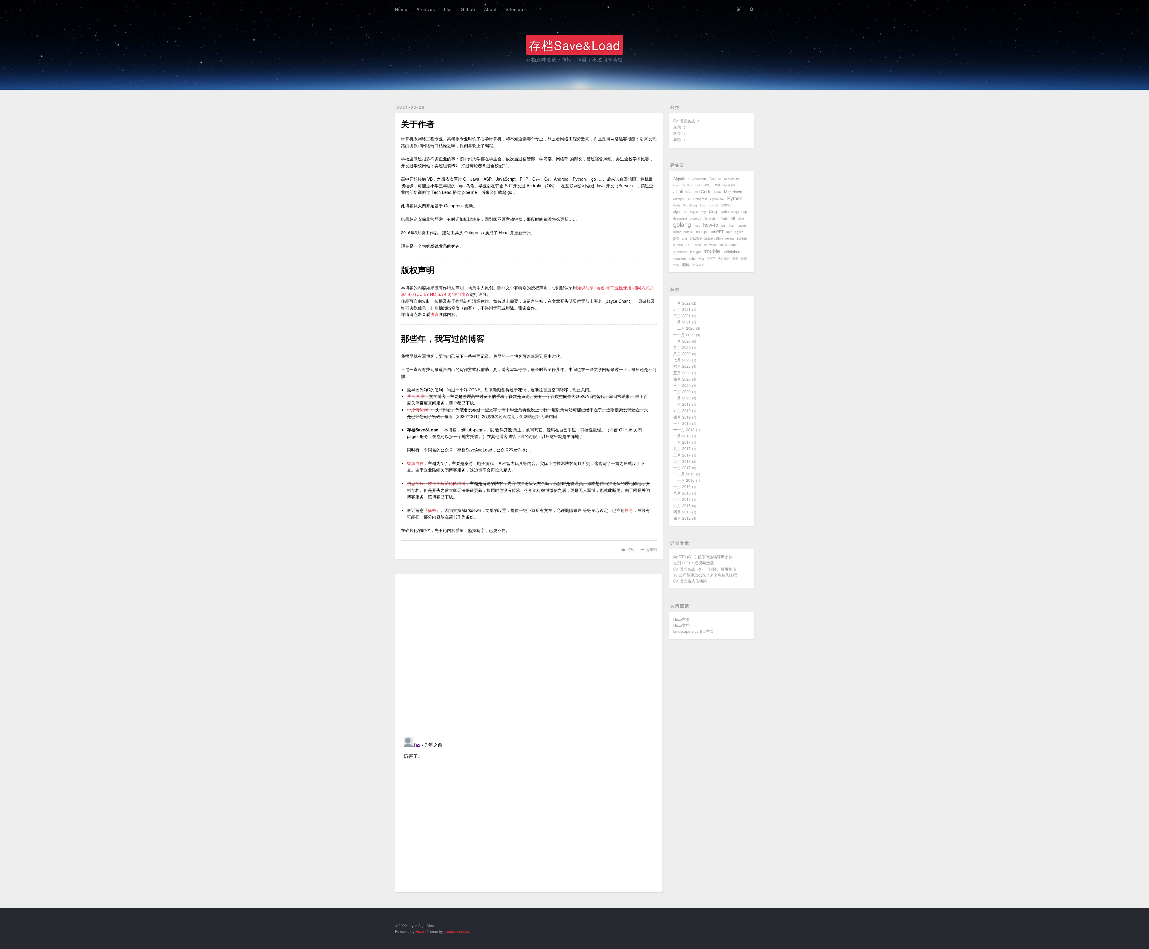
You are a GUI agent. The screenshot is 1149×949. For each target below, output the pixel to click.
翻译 (686, 264)
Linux (717, 192)
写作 (711, 258)
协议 (434, 314)
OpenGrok (717, 199)
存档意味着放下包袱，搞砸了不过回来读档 (574, 59)
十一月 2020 (683, 334)
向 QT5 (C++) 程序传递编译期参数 (702, 556)
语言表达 (698, 265)
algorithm (680, 211)
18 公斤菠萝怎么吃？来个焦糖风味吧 (705, 575)
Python (734, 198)
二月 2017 (682, 461)
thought (695, 252)
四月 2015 (682, 512)
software (710, 245)
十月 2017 (682, 442)
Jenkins (681, 191)
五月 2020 (682, 372)
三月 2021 (682, 315)
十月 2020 (682, 341)
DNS (698, 185)
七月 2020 (682, 360)
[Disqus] (528, 655)
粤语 (677, 139)
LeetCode (701, 191)
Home (401, 9)
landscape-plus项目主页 (693, 631)
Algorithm (681, 178)
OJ (689, 199)
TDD (703, 205)
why (701, 258)
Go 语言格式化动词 (690, 581)
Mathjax (678, 199)
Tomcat (713, 205)
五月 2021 (682, 309)
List (448, 9)
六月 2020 (682, 366)
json (731, 225)
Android (715, 178)
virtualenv (679, 258)
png (684, 238)
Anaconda (699, 179)
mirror (677, 232)
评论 (631, 549)
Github (468, 9)
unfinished (731, 251)
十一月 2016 (683, 480)
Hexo (419, 931)
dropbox (695, 218)
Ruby (676, 205)
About (490, 9)
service (678, 245)
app (703, 212)
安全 (735, 258)
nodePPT (716, 231)
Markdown (733, 191)
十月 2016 (682, 486)
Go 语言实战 (684, 121)
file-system (711, 218)
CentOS (687, 185)
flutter (725, 218)
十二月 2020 (683, 328)
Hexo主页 (681, 619)
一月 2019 (682, 423)
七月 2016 (682, 499)
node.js (701, 231)
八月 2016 (682, 493)
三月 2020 (682, 385)
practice (696, 238)
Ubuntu (726, 205)
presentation (713, 238)
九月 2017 (682, 448)
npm (729, 232)
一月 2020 (682, 398)
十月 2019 (682, 404)
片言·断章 (416, 396)
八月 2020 (682, 353)
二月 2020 (682, 391)
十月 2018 (682, 436)
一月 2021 (682, 322)
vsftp (692, 258)
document (680, 218)
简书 (432, 510)
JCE (707, 185)
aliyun (694, 212)
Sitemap (514, 9)
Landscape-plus (457, 931)
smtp (698, 245)
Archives (426, 9)
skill (689, 244)
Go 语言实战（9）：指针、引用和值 (704, 569)
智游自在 (415, 463)
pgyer (739, 232)
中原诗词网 (417, 410)
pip (676, 238)
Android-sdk (732, 179)
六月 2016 (682, 505)
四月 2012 (682, 518)
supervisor (680, 252)
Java (716, 184)
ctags (735, 212)
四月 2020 (682, 379)
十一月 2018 (683, 429)
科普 (677, 133)
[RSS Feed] (738, 8)
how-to (710, 224)
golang (682, 224)
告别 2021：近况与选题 (693, 562)
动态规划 (723, 258)
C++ (676, 185)
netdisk (688, 232)
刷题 (677, 127)
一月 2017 (682, 467)
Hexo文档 (681, 625)
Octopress (700, 199)
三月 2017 (682, 455)
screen (742, 238)
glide (741, 218)
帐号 (629, 510)
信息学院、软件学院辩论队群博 (436, 483)
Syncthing (690, 205)
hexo (697, 225)
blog (713, 211)
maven (741, 225)
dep (744, 211)
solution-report (728, 245)
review (729, 238)
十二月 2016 (683, 474)
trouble (711, 251)
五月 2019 (682, 410)
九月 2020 (682, 347)
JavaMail (729, 185)
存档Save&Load (574, 44)
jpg (723, 225)
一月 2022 (682, 303)
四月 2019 (682, 417)
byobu (724, 211)
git (733, 218)
